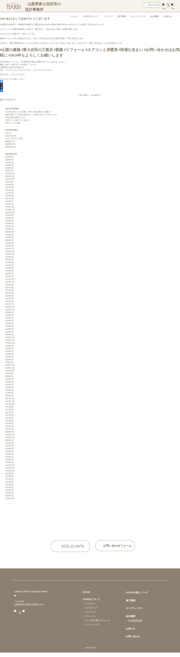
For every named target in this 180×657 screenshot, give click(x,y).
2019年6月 (9, 354)
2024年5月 (9, 221)
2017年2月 (9, 426)
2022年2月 (9, 274)
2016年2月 (9, 460)
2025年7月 (9, 187)
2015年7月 (9, 479)
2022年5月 (9, 265)
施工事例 (121, 16)
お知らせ (168, 16)
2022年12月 (9, 251)
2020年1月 (9, 335)
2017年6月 (9, 415)
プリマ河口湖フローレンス (97, 620)
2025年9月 (9, 182)
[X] (90, 84)
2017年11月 (9, 401)
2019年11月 (9, 340)
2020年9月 (9, 312)
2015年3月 (9, 490)
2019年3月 (9, 360)
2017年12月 (9, 399)
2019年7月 (9, 351)
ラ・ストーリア (92, 625)
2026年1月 (9, 171)
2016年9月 (9, 440)
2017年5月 (9, 418)
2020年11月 (9, 310)
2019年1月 (9, 362)
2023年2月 (9, 246)
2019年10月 (9, 343)
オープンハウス (138, 16)
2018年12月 (9, 365)
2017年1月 (9, 429)
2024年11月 (9, 210)
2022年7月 (9, 260)
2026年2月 (9, 168)
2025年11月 (9, 176)
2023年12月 (9, 232)
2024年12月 (9, 207)
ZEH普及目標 (135, 620)
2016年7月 (9, 446)
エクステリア (91, 608)
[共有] (90, 90)
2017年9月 (9, 407)
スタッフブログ (17, 75)
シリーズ (108, 16)
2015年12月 (9, 465)
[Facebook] (90, 81)
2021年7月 (9, 287)
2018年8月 (9, 376)
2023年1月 (9, 249)
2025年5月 (9, 193)
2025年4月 (9, 196)
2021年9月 (9, 285)
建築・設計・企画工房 (19, 65)
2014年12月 (9, 498)
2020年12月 (9, 307)
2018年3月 (9, 390)
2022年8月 (9, 257)
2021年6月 (9, 290)
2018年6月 (9, 382)
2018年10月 (9, 371)
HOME (86, 592)
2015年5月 (9, 485)
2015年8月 (9, 476)
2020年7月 (9, 318)
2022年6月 (9, 262)
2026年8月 (9, 157)
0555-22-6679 (154, 5)
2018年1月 (9, 396)
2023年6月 (9, 240)
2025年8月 (9, 185)
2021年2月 (9, 301)
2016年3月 (9, 457)
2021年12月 (9, 279)
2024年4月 (9, 224)
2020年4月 (9, 326)
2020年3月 (9, 329)
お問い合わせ (133, 636)
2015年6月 (9, 482)
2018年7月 (9, 379)
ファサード (90, 603)
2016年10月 (9, 437)
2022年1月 (9, 276)
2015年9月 (9, 473)
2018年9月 (9, 374)
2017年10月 (9, 404)
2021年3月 (9, 299)
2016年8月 (9, 443)
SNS (7, 133)
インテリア (90, 612)
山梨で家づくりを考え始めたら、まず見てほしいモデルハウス (31, 115)
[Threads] (90, 87)
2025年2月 (9, 201)
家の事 (8, 144)
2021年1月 (9, 304)
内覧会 (8, 141)
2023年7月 (9, 237)
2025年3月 (9, 199)
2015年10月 (9, 471)
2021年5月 (9, 293)
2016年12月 (9, 432)
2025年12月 (9, 174)
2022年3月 (9, 271)
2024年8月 (9, 215)
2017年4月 (9, 421)
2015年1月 (9, 496)
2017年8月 (9, 410)
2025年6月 (9, 190)
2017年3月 (9, 424)
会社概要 (154, 16)
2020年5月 (9, 324)
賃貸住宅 (9, 147)
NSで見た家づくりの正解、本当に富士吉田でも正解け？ (28, 112)
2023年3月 (9, 243)
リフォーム (90, 616)
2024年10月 (9, 212)
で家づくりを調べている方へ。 (18, 120)
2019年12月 (9, 337)
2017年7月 (9, 412)
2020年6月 (9, 321)
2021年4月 (9, 296)
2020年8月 (9, 315)
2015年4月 (9, 487)
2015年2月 (9, 493)
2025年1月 (9, 204)
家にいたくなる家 (12, 123)
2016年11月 (9, 435)
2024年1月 (9, 229)
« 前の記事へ (84, 95)
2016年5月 (9, 451)
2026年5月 (9, 160)
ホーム (74, 16)
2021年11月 (9, 282)
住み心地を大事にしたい (15, 117)
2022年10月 (9, 254)
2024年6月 (9, 218)
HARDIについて (90, 16)
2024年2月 (9, 226)
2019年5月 (9, 357)
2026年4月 (9, 162)
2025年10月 (9, 179)
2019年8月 (9, 349)
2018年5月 (9, 385)
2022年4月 (9, 268)
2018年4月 (9, 387)
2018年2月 (9, 393)
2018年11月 (9, 368)
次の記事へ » (96, 95)
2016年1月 (9, 462)
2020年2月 (9, 332)
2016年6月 (9, 449)
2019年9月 (9, 346)
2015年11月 (9, 468)
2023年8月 (9, 235)
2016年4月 (9, 454)
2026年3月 (9, 165)
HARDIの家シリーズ (137, 592)
